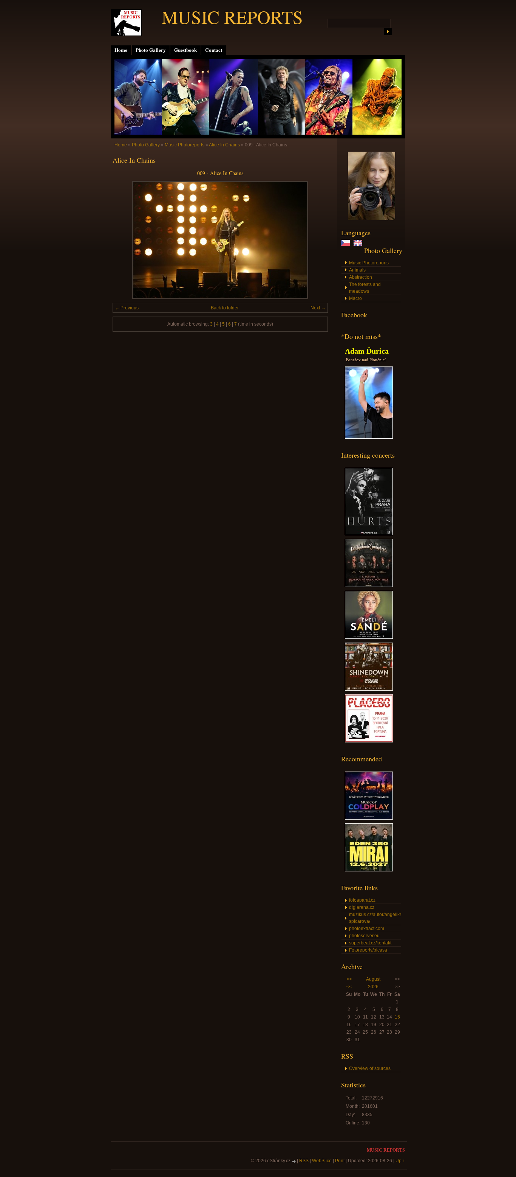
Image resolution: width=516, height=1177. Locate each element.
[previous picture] (124, 240)
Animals (357, 270)
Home (120, 50)
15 (397, 1017)
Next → (318, 308)
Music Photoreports (369, 263)
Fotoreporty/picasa (368, 950)
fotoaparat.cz (362, 900)
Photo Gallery (151, 50)
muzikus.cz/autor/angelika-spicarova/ (375, 918)
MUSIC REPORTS (232, 17)
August (373, 979)
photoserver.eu (364, 935)
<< (349, 979)
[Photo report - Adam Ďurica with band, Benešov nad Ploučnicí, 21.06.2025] (369, 437)
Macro (355, 298)
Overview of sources (370, 1068)
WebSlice (322, 1160)
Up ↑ (400, 1160)
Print (340, 1160)
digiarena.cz (361, 907)
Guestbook (185, 50)
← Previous (127, 308)
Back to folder (225, 308)
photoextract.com (366, 928)
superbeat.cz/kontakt (370, 943)
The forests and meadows (365, 288)
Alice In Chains (224, 145)
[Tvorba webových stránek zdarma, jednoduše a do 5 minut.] (294, 1161)
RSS (304, 1160)
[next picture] (315, 240)
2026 (373, 986)
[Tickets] (369, 533)
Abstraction (360, 277)
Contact (213, 50)
